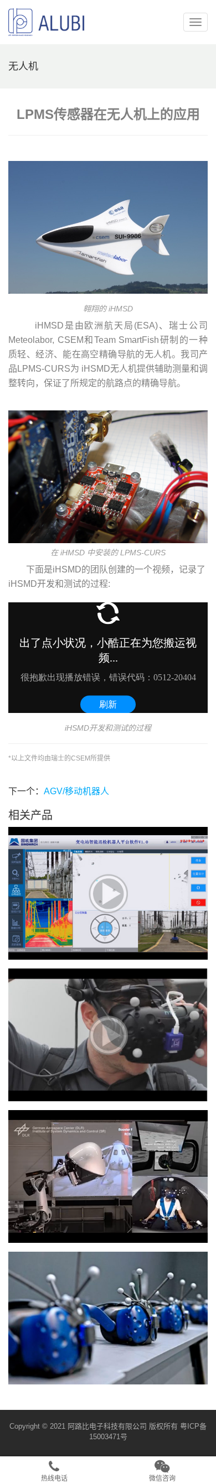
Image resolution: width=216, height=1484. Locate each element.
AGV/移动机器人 (76, 791)
